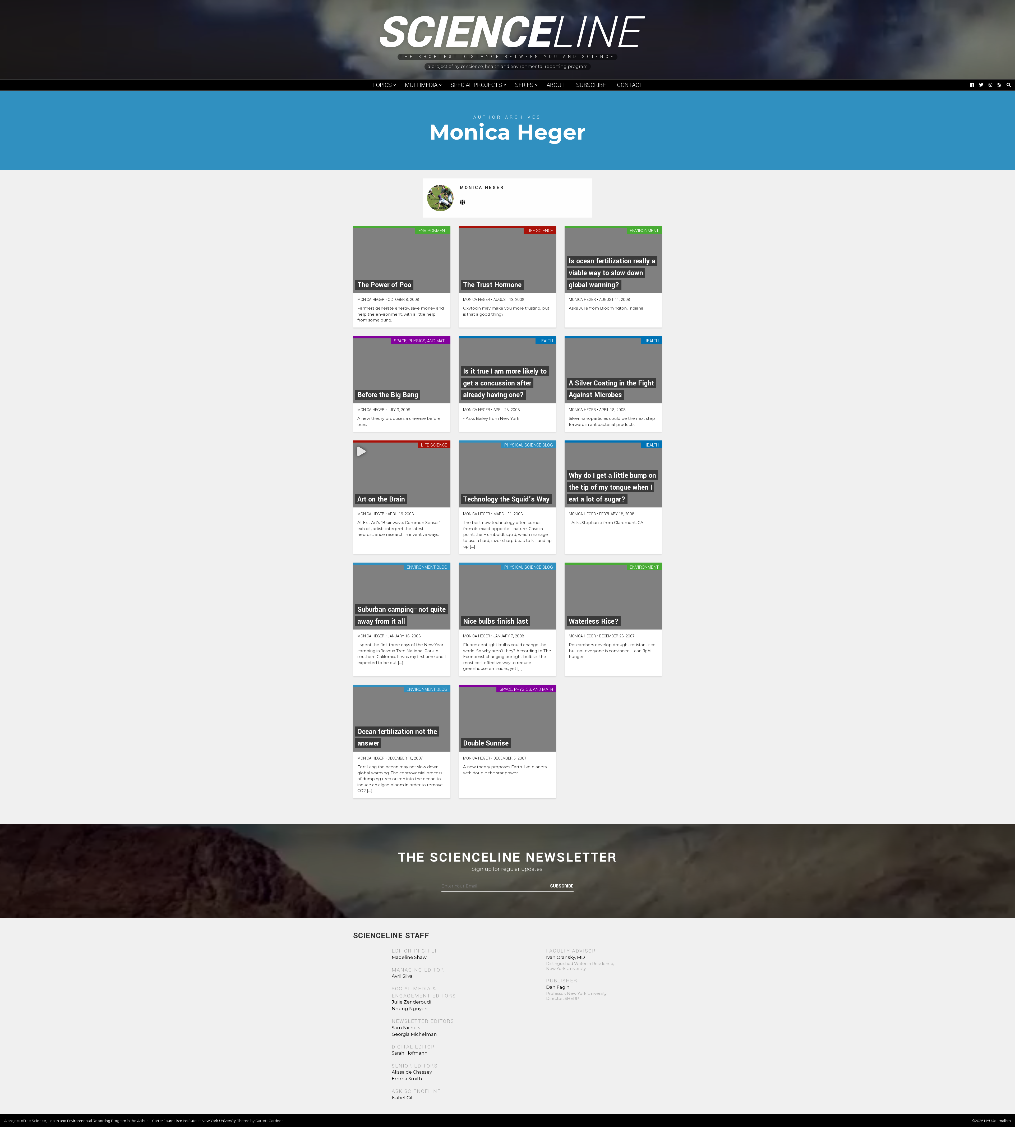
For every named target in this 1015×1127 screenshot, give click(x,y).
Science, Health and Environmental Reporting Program (79, 1121)
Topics (382, 85)
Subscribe (591, 85)
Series (524, 85)
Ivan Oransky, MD (565, 957)
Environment (432, 231)
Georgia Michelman (414, 1034)
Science (507, 33)
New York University (219, 1121)
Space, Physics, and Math (420, 341)
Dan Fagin (558, 987)
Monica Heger (482, 188)
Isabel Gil (402, 1097)
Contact (630, 85)
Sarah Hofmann (410, 1053)
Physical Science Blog (528, 445)
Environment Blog (427, 567)
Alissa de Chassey (412, 1072)
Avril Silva (402, 976)
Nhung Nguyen (410, 1008)
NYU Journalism (997, 1121)
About (556, 85)
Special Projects (476, 85)
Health (546, 341)
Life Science (540, 231)
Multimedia (421, 85)
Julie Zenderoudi (411, 1002)
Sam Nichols (406, 1027)
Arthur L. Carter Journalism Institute (167, 1121)
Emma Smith (407, 1078)
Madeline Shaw (409, 957)
